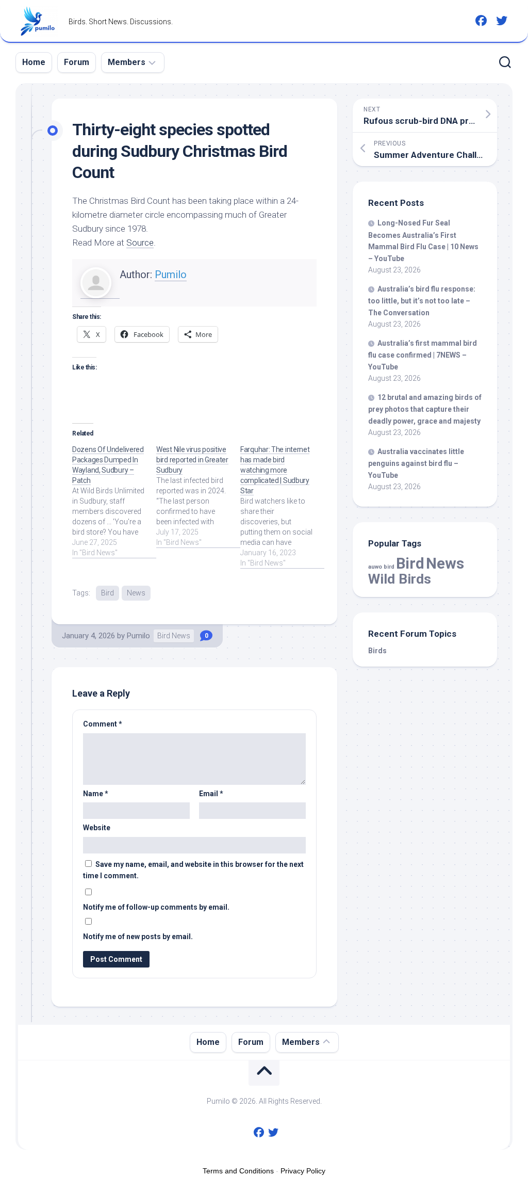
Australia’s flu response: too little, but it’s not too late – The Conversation (421, 301)
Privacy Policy (302, 1171)
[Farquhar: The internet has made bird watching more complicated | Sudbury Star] (282, 506)
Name (95, 793)
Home (33, 62)
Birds (377, 651)
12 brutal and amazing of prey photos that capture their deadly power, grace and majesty (425, 409)
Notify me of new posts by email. (138, 936)
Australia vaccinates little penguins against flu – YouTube (416, 463)
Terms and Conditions (238, 1171)
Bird (107, 593)
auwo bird (381, 566)
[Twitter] (501, 20)
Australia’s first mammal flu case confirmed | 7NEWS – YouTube (422, 355)
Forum (76, 62)
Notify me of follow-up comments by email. (156, 907)
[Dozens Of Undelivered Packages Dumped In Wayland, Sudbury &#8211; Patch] (114, 501)
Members (126, 62)
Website (96, 828)
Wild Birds (399, 579)
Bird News (173, 636)
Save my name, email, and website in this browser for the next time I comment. (193, 870)
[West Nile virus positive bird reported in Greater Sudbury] (198, 495)
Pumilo (171, 274)
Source (140, 242)
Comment (102, 724)
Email (211, 793)
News (136, 593)
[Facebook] (481, 20)
